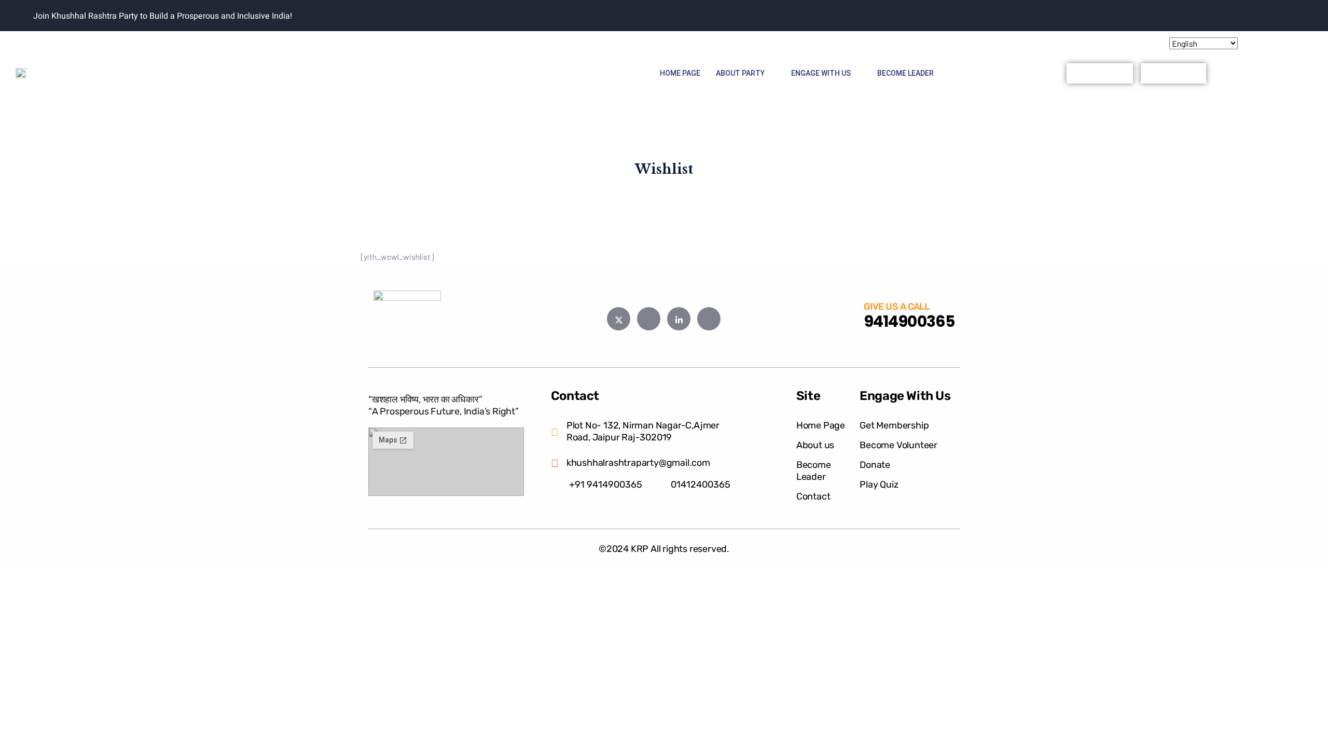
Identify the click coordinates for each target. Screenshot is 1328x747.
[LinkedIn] (989, 43)
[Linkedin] (678, 318)
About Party (740, 73)
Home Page (680, 73)
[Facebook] (949, 43)
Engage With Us (821, 73)
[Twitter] (969, 43)
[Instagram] (1009, 43)
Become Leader (905, 73)
